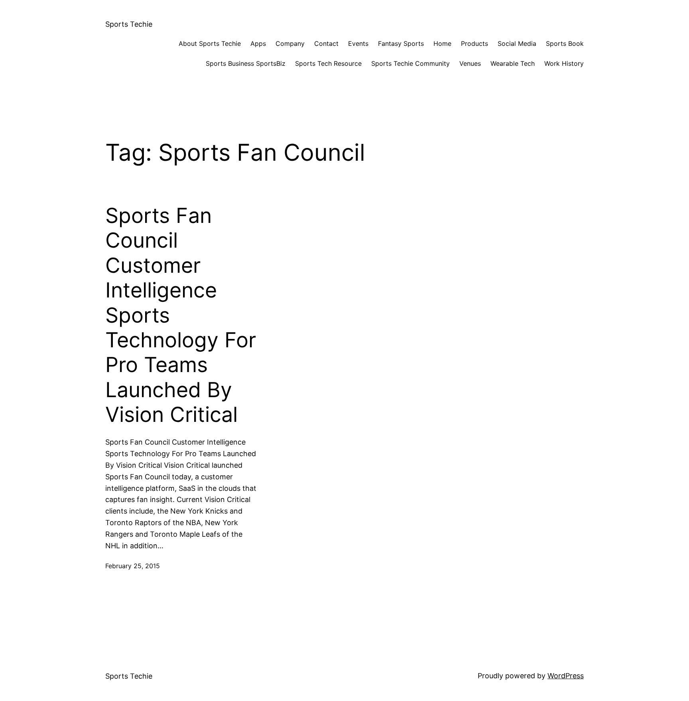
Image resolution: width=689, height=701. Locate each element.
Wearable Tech (512, 63)
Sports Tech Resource (328, 63)
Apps (258, 43)
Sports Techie (128, 24)
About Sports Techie (210, 43)
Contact (326, 43)
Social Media (517, 43)
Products (474, 43)
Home (442, 43)
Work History (564, 63)
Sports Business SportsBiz (245, 63)
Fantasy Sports (401, 43)
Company (290, 43)
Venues (470, 63)
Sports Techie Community (410, 63)
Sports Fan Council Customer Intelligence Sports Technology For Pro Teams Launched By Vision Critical (180, 315)
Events (358, 43)
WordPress (565, 675)
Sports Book (565, 43)
